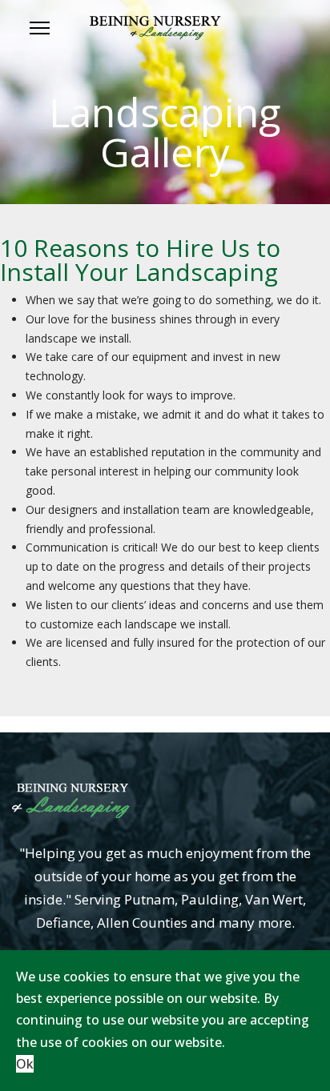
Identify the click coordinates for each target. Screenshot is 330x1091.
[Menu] (40, 28)
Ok (25, 1064)
